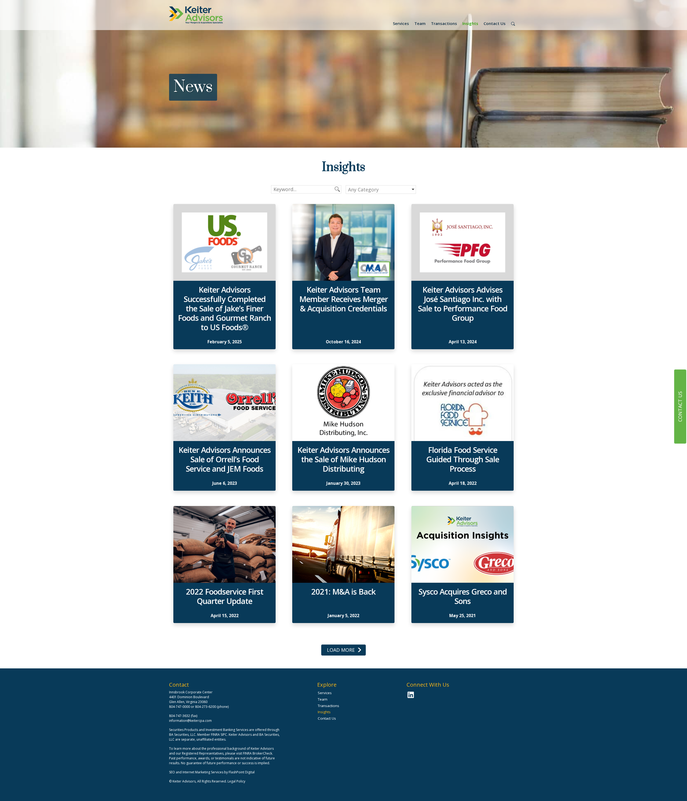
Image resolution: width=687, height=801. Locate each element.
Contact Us (495, 23)
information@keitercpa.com (190, 720)
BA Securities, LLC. (182, 734)
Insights (470, 23)
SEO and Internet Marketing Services (196, 772)
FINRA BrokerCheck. (258, 753)
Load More (341, 650)
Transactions (444, 23)
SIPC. (224, 734)
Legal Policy (236, 781)
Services (401, 23)
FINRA (215, 734)
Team (420, 23)
